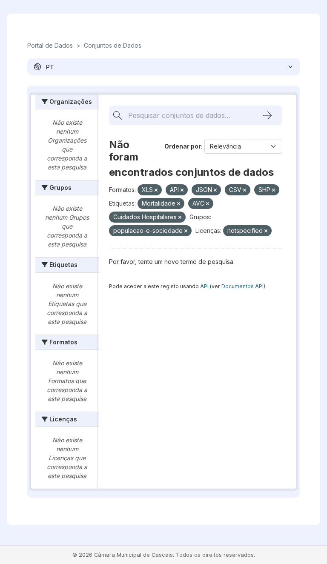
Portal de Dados (50, 45)
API (204, 286)
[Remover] (156, 190)
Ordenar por (182, 146)
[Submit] (267, 115)
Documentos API (242, 286)
